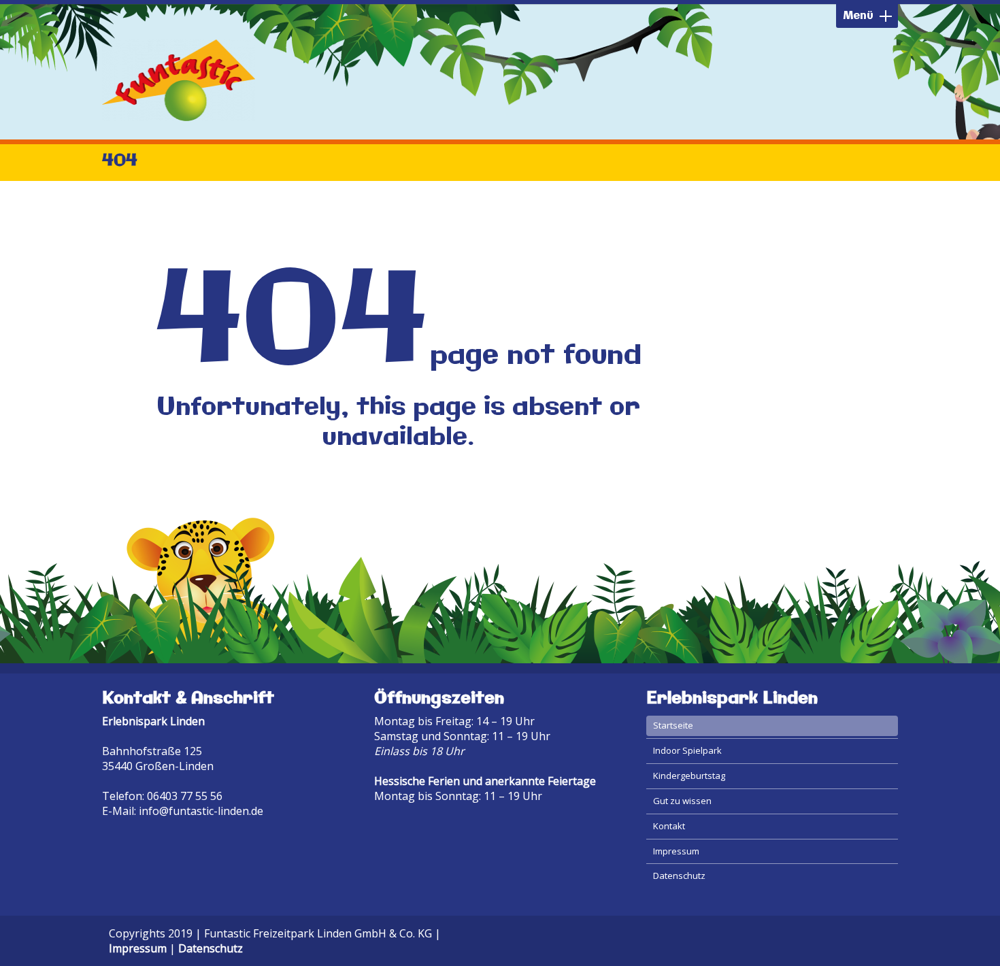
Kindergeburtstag (689, 775)
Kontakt (669, 826)
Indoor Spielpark (687, 750)
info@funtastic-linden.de (201, 810)
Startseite (673, 725)
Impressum (676, 851)
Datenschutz (679, 875)
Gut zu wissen (682, 801)
